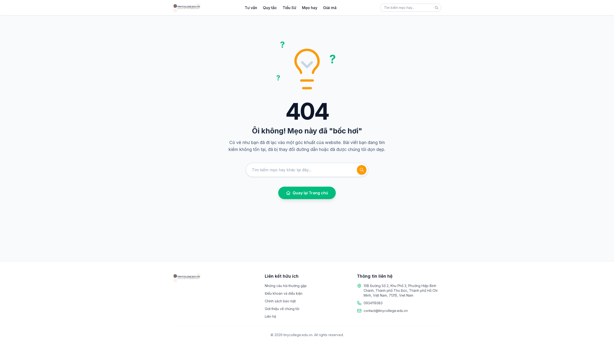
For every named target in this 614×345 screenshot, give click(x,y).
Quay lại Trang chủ (310, 192)
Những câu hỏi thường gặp (286, 286)
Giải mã (330, 7)
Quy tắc (270, 7)
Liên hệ (270, 316)
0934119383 (373, 303)
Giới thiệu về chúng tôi (282, 309)
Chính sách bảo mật (280, 301)
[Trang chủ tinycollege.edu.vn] (187, 7)
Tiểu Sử (289, 7)
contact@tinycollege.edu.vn (386, 311)
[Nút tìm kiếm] (436, 8)
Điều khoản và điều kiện (283, 293)
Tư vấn (251, 7)
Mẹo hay (309, 7)
